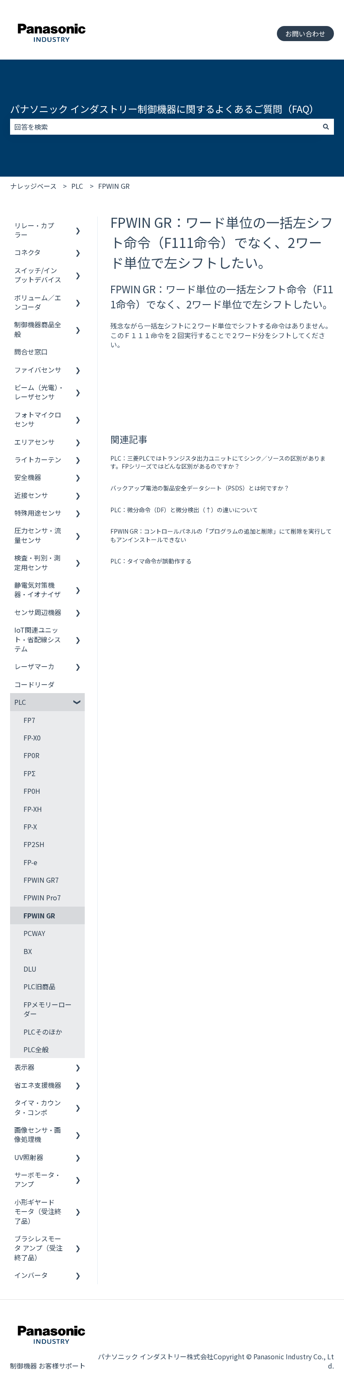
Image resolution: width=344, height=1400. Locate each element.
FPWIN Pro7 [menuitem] (42, 897)
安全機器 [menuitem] (27, 477)
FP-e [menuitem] (30, 862)
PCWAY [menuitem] (34, 933)
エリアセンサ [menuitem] (34, 442)
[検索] (326, 127)
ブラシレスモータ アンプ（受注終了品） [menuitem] (38, 1247)
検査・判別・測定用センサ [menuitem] (37, 562)
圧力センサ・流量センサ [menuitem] (37, 535)
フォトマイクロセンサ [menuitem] (37, 419)
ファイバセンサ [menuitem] (37, 370)
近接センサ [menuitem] (31, 495)
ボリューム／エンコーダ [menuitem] (37, 302)
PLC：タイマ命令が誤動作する (151, 561)
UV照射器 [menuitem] (28, 1157)
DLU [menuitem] (29, 969)
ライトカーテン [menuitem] (37, 459)
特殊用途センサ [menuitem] (37, 513)
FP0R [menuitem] (31, 755)
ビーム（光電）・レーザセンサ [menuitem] (39, 391)
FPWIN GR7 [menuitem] (41, 880)
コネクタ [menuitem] (27, 252)
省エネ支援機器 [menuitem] (37, 1085)
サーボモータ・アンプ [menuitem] (37, 1179)
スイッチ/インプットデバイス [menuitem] (37, 274)
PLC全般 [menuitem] (36, 1049)
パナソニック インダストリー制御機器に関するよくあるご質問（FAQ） (164, 109)
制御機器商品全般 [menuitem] (37, 329)
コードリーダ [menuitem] (34, 684)
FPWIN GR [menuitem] (39, 915)
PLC (77, 186)
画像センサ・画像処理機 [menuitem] (37, 1134)
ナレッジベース (33, 186)
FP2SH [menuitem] (33, 844)
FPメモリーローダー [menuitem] (47, 1009)
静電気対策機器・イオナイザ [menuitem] (37, 589)
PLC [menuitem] (20, 702)
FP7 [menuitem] (29, 720)
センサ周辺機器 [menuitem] (37, 612)
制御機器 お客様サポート (48, 1366)
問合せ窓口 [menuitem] (31, 352)
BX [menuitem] (27, 951)
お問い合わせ (305, 34)
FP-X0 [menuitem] (32, 738)
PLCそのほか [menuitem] (42, 1032)
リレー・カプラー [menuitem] (34, 230)
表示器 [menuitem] (24, 1067)
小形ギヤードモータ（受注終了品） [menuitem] (37, 1211)
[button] (78, 226)
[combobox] (164, 127)
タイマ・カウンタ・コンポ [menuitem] (37, 1107)
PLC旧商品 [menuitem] (39, 986)
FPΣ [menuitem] (29, 773)
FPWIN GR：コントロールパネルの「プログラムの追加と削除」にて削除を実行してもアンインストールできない (221, 535)
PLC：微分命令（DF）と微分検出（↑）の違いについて (184, 510)
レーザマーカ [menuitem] (34, 666)
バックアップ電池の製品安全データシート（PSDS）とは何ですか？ (199, 488)
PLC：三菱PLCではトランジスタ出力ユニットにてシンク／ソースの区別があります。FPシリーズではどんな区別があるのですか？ (218, 462)
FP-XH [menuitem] (32, 809)
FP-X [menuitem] (30, 826)
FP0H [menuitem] (31, 791)
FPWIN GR (114, 186)
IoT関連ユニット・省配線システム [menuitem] (37, 639)
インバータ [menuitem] (31, 1275)
